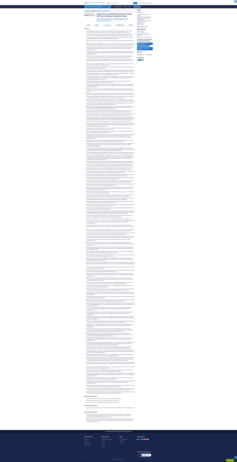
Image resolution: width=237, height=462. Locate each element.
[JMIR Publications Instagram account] (146, 439)
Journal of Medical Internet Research (94, 6)
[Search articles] (135, 3)
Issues (103, 444)
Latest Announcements (107, 439)
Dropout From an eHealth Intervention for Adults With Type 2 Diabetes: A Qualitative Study (114, 15)
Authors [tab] (97, 25)
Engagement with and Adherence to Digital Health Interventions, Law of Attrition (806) (144, 48)
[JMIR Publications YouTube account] (144, 439)
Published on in (97, 11)
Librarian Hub (87, 444)
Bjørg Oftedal (99, 20)
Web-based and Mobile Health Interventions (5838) (143, 44)
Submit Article (137, 6)
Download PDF (140, 54)
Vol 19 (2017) (103, 11)
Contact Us (121, 441)
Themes (103, 443)
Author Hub (86, 439)
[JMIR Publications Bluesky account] (138, 439)
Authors (103, 441)
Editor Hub (86, 441)
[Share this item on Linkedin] (143, 60)
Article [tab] (88, 25)
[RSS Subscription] (148, 439)
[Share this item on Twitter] (139, 60)
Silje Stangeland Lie (101, 18)
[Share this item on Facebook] (141, 60)
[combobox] (122, 3)
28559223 (141, 23)
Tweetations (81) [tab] (120, 25)
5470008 (141, 24)
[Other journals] (109, 6)
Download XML (149, 54)
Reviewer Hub (87, 443)
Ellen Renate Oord (100, 19)
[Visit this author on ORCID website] (109, 18)
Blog (103, 446)
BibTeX (138, 32)
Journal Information (117, 6)
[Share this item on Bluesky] (138, 60)
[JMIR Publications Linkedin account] (143, 439)
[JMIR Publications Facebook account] (141, 439)
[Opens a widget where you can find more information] (230, 460)
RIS (137, 34)
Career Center (142, 3)
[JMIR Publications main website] (94, 3)
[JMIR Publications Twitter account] (139, 439)
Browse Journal (127, 6)
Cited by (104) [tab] (107, 25)
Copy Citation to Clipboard (143, 26)
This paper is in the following (144, 40)
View (129, 32)
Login (147, 3)
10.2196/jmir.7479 (142, 21)
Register (151, 3)
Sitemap (121, 443)
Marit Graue (116, 19)
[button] (235, 1)
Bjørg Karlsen (117, 18)
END (138, 31)
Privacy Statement (123, 439)
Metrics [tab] (131, 25)
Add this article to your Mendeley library (144, 37)
